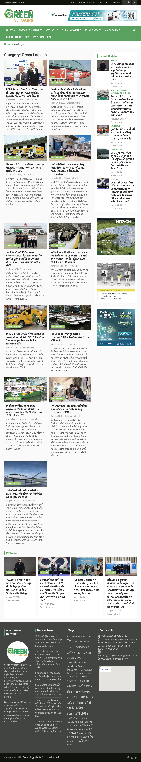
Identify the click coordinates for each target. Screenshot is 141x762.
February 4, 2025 (58, 103)
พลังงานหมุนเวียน (78, 694)
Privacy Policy (103, 2)
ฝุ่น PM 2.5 (83, 676)
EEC (84, 637)
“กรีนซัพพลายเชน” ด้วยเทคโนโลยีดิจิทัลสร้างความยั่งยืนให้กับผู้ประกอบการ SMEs (69, 409)
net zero (87, 641)
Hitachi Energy (77, 642)
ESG (89, 636)
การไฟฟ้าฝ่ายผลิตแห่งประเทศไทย (80, 658)
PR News (114, 61)
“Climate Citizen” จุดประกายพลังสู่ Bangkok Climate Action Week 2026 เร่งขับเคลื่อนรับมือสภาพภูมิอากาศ (86, 586)
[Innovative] (93, 11)
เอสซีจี (86, 737)
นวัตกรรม (81, 666)
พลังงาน (71, 680)
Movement (115, 126)
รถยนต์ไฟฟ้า (77, 714)
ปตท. (68, 673)
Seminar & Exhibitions (120, 93)
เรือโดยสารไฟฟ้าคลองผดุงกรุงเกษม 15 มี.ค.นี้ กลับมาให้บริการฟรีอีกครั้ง (70, 337)
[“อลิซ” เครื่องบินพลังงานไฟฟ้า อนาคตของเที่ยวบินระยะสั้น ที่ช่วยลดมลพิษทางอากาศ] (25, 474)
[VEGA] (116, 265)
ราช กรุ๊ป (70, 722)
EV (69, 641)
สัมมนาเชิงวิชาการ (81, 729)
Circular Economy (76, 637)
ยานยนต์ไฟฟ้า (79, 705)
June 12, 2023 (57, 266)
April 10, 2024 (12, 269)
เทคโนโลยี (85, 733)
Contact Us (116, 2)
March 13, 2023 (57, 344)
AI (67, 636)
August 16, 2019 (13, 501)
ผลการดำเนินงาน (77, 673)
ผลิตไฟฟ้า (74, 676)
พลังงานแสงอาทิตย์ (80, 699)
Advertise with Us (88, 2)
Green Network (31, 99)
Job (76, 2)
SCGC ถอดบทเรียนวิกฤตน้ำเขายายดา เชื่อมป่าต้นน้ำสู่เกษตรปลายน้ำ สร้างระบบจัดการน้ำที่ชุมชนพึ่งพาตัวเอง (122, 160)
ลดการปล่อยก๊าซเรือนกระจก (79, 723)
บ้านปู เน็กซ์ (88, 670)
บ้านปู (80, 670)
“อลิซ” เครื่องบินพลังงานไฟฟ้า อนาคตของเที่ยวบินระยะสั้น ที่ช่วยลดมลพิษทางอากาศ (24, 493)
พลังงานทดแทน (78, 683)
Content (51, 30)
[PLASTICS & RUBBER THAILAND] (116, 310)
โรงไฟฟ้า (83, 741)
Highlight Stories (118, 91)
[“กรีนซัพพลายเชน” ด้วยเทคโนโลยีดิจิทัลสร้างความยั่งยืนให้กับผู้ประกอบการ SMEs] (69, 389)
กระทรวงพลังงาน (78, 650)
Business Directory (17, 37)
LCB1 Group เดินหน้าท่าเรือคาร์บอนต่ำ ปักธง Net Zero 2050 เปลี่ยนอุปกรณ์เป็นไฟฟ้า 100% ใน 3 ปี (25, 92)
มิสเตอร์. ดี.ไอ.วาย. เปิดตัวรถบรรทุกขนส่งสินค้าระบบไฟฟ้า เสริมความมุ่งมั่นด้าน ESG (25, 167)
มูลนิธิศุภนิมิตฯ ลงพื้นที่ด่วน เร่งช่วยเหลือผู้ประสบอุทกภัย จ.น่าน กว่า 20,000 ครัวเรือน (123, 134)
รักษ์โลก (87, 718)
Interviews (91, 30)
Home (11, 30)
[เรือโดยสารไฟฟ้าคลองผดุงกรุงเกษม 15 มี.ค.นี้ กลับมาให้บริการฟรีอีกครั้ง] (69, 317)
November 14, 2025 (14, 99)
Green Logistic (13, 82)
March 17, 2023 (13, 347)
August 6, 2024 (57, 178)
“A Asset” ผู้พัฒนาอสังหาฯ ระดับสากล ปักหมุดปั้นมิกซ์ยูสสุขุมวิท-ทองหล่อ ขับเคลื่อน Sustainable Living (122, 71)
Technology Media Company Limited (41, 757)
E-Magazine (111, 30)
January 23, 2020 (58, 416)
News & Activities (29, 30)
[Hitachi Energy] (116, 219)
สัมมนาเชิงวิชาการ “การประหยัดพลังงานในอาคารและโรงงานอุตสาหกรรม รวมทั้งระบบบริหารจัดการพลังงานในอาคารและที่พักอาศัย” (122, 105)
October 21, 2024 (13, 175)
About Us (68, 2)
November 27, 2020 (14, 419)
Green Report (117, 150)
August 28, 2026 (118, 83)
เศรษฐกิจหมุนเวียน (74, 737)
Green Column (70, 30)
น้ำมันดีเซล (72, 670)
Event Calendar (42, 37)
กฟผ (69, 647)
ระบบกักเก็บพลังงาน (75, 718)
